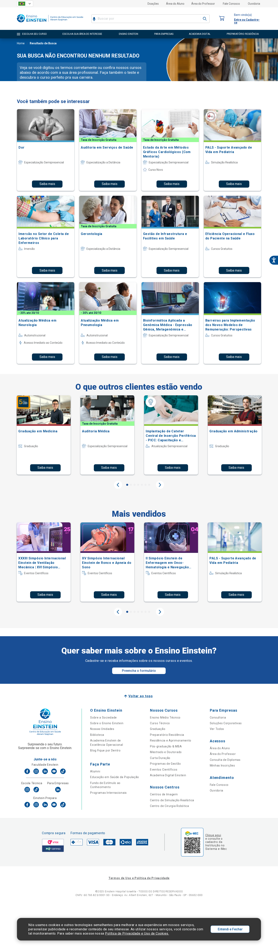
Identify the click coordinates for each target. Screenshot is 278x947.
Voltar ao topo (140, 696)
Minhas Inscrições (222, 765)
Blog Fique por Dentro (105, 750)
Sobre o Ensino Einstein (106, 723)
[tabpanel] (44, 435)
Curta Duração (160, 758)
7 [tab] (149, 485)
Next (160, 485)
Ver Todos (217, 729)
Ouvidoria (254, 3)
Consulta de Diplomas (225, 759)
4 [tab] (138, 485)
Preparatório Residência (167, 734)
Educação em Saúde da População (114, 777)
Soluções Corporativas (226, 723)
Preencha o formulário (139, 671)
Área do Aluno (175, 3)
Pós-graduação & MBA (166, 746)
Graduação (157, 729)
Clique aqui (213, 835)
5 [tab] (142, 485)
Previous (118, 485)
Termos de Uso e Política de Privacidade (139, 878)
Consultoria (218, 717)
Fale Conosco (231, 3)
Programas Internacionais (108, 792)
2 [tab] (131, 485)
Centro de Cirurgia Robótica (169, 806)
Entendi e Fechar (230, 929)
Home (21, 43)
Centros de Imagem (164, 794)
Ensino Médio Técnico (165, 717)
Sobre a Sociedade (103, 717)
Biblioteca (97, 734)
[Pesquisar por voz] (94, 19)
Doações (153, 3)
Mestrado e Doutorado (166, 752)
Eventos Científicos (163, 769)
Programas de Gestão (165, 763)
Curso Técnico (160, 723)
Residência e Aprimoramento (170, 740)
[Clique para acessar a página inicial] (50, 23)
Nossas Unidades (102, 729)
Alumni (95, 771)
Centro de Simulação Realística (172, 800)
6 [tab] (145, 485)
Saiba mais (47, 184)
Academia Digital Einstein (168, 775)
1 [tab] (127, 485)
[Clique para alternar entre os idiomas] (25, 4)
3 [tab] (135, 485)
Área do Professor (203, 3)
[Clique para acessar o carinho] (222, 18)
